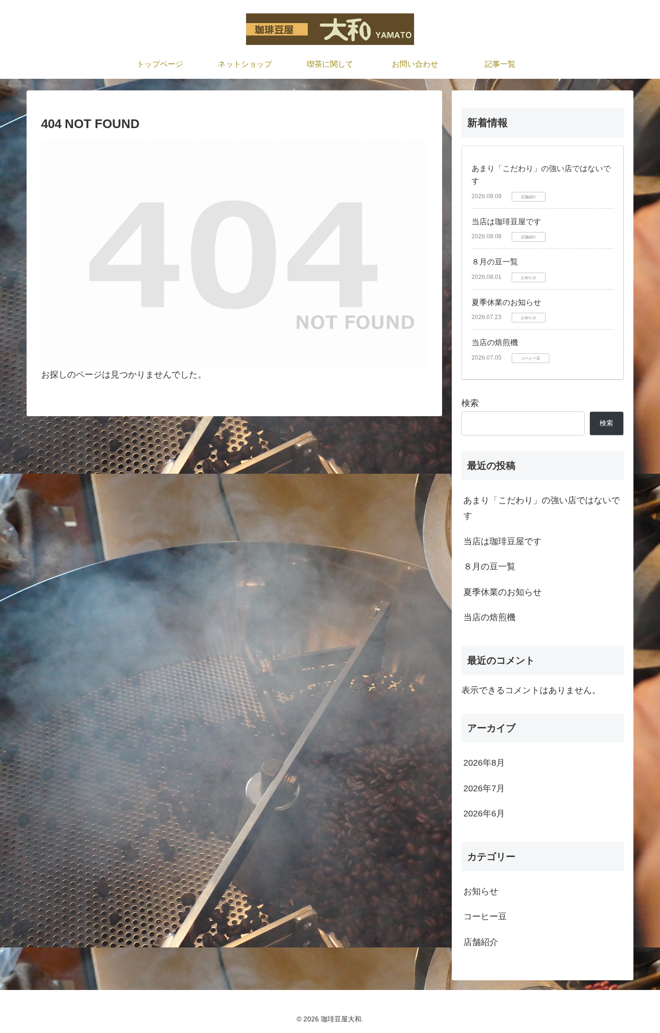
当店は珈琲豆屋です (506, 222)
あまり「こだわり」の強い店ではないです (541, 508)
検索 (470, 403)
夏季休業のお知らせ (506, 302)
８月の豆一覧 (495, 262)
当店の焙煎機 (495, 342)
